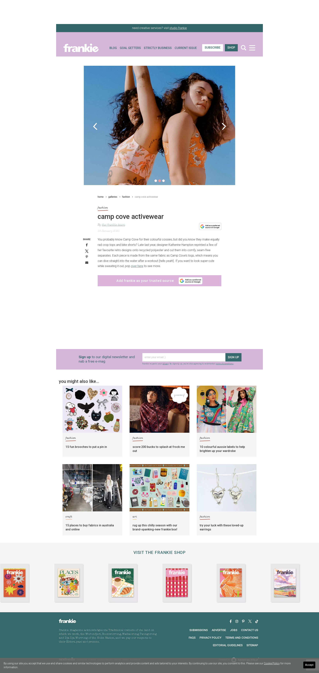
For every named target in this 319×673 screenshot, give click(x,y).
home (101, 197)
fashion (126, 197)
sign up (233, 357)
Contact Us (249, 630)
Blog (113, 48)
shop (231, 47)
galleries (112, 197)
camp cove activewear (146, 197)
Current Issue (186, 48)
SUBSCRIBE (212, 47)
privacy (165, 364)
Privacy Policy (210, 637)
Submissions (198, 630)
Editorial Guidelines (228, 645)
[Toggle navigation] (252, 47)
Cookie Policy (272, 663)
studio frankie (178, 28)
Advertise (219, 630)
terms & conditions (225, 364)
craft (69, 517)
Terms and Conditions (241, 637)
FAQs (192, 637)
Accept (309, 664)
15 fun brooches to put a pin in (86, 447)
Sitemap (252, 645)
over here (137, 266)
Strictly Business (158, 48)
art (135, 517)
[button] (95, 126)
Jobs (233, 630)
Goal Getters (130, 48)
